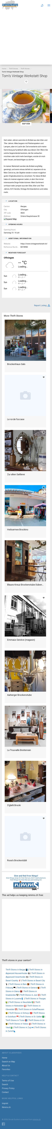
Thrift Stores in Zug (23, 1027)
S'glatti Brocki (14, 805)
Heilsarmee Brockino (17, 529)
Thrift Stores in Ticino (15, 1020)
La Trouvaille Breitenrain (19, 750)
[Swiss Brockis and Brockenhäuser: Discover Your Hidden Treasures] (10, 9)
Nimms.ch (6, 1107)
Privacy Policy (8, 1088)
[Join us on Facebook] (3, 1123)
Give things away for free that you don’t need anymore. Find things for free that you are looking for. (26, 879)
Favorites (6, 1069)
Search (5, 1084)
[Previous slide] (2, 106)
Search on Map (8, 1061)
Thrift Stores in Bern (18, 984)
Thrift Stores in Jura (29, 995)
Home (4, 69)
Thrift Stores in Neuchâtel (20, 1002)
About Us (6, 1065)
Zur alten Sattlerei (16, 474)
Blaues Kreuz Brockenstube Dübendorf (25, 584)
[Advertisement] (26, 37)
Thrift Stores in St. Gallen (31, 1016)
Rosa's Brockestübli (17, 860)
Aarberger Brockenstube (19, 695)
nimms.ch (37, 1119)
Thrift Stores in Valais (19, 1024)
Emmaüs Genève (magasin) (21, 640)
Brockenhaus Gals (16, 364)
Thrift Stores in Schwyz (19, 1013)
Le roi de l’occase (15, 419)
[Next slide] (50, 106)
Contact (5, 1092)
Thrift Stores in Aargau (16, 969)
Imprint (5, 1103)
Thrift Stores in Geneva (27, 988)
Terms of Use (8, 1080)
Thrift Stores (13, 69)
